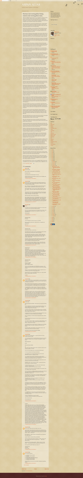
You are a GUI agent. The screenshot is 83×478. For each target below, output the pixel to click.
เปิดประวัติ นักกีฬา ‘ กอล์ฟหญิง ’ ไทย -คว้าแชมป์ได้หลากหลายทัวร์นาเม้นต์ (56, 77)
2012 (52, 157)
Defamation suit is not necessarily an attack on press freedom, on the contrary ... (56, 63)
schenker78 (26, 181)
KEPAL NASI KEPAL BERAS (56, 106)
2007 (52, 220)
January (53, 215)
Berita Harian (52, 124)
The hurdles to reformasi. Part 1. (56, 54)
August (53, 206)
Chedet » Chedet (54, 79)
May (53, 210)
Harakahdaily (52, 130)
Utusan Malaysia (53, 144)
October (53, 164)
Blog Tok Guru (54, 82)
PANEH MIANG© (54, 91)
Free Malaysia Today (53, 128)
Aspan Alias (27, 163)
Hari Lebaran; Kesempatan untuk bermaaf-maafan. (56, 194)
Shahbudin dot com (55, 99)
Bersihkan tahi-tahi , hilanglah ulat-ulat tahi (56, 204)
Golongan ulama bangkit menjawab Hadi (55, 58)
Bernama (52, 125)
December (53, 161)
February (53, 214)
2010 (52, 160)
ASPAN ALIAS (31, 4)
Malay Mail (52, 133)
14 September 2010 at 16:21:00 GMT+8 (30, 257)
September (54, 165)
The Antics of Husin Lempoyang (54, 87)
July (53, 207)
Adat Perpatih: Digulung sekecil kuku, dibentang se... (56, 198)
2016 (52, 152)
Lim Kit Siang (54, 65)
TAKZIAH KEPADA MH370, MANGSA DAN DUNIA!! (55, 107)
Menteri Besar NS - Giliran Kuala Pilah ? (55, 176)
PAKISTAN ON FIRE (54, 51)
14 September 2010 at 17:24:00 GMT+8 (30, 276)
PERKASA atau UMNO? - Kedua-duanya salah (55, 192)
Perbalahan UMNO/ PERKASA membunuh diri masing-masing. (56, 189)
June (53, 209)
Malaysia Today (53, 135)
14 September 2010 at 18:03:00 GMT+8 (30, 297)
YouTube (52, 145)
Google (52, 129)
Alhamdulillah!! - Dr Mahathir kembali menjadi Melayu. (56, 170)
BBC (51, 123)
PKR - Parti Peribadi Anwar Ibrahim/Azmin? (56, 183)
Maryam (26, 168)
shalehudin (53, 102)
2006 (52, 221)
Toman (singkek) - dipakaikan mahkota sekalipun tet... (56, 185)
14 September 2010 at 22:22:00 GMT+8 (30, 449)
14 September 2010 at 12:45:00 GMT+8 (30, 178)
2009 (52, 217)
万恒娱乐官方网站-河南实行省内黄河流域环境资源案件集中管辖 (56, 84)
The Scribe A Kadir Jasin (55, 71)
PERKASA (52, 139)
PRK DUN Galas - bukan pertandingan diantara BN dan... (56, 167)
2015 (52, 153)
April (53, 211)
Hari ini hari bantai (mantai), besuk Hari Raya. (56, 196)
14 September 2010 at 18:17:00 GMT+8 (30, 331)
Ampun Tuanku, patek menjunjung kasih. (55, 202)
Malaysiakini (52, 136)
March (53, 213)
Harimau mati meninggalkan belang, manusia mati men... (56, 187)
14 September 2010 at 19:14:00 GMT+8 (30, 424)
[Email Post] (33, 163)
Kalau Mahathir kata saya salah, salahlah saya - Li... (56, 200)
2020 (52, 149)
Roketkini (52, 140)
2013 (52, 156)
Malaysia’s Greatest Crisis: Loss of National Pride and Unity (56, 96)
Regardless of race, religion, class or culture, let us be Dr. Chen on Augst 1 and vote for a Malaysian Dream (56, 67)
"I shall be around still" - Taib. (56, 171)
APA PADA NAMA (54, 80)
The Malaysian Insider (54, 141)
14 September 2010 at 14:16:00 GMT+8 (30, 214)
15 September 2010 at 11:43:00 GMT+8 (30, 463)
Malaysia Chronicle (53, 134)
